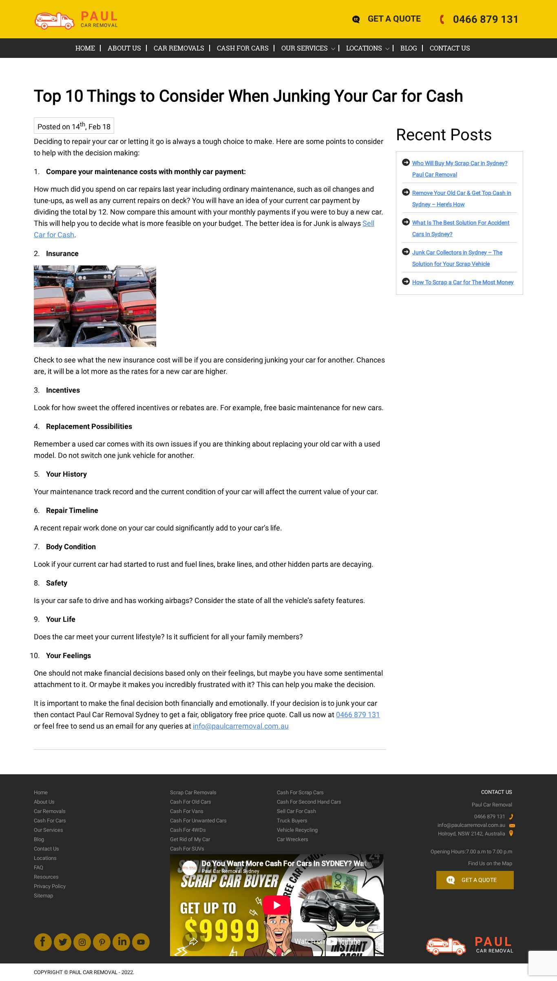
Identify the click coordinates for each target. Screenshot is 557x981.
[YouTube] (141, 942)
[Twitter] (62, 942)
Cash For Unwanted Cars (198, 821)
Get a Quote (479, 880)
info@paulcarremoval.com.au (241, 726)
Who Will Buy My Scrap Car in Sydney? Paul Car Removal (460, 169)
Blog (408, 48)
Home (85, 48)
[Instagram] (82, 942)
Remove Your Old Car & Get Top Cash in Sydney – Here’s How (461, 199)
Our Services (304, 48)
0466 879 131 (486, 19)
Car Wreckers (292, 839)
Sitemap (43, 896)
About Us (124, 48)
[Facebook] (43, 942)
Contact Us (450, 48)
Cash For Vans (186, 811)
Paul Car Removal (94, 972)
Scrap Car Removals (193, 792)
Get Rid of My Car (190, 839)
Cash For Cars (243, 48)
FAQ (38, 867)
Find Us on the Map (490, 863)
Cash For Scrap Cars (300, 792)
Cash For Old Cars (190, 802)
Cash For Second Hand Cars (309, 802)
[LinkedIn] (121, 942)
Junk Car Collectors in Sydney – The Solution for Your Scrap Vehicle (457, 258)
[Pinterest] (102, 942)
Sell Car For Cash (296, 811)
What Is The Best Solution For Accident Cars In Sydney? (461, 228)
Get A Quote (394, 19)
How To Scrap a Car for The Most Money (463, 282)
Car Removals (179, 48)
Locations (364, 48)
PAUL (100, 20)
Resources (46, 877)
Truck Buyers (292, 821)
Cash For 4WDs (188, 830)
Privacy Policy (50, 886)
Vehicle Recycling (297, 830)
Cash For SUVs (187, 849)
